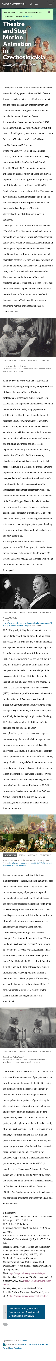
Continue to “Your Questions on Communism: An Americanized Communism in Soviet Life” (24, 1312)
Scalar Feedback (15, 1348)
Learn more (27, 16)
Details (22, 361)
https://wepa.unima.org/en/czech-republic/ (28, 1296)
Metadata (23, 1341)
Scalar (18, 1344)
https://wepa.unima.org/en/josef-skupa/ (27, 1273)
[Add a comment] (6, 1325)
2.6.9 (24, 1344)
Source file (45, 361)
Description (10, 361)
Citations (32, 361)
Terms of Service (34, 1344)
